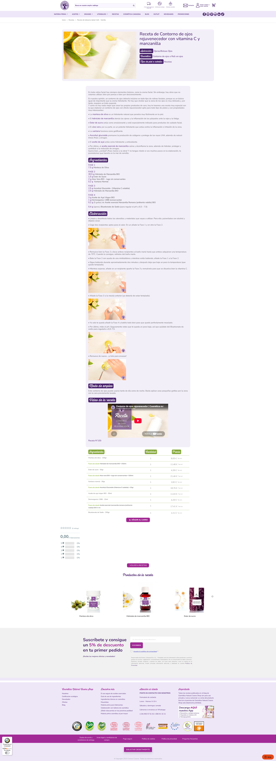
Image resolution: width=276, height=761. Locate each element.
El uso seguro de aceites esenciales (113, 693)
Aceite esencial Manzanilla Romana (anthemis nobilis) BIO (130, 202)
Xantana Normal (101, 181)
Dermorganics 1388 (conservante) (107, 200)
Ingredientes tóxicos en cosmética (113, 699)
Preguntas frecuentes (190, 739)
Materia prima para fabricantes (112, 705)
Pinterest (211, 14)
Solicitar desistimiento (138, 749)
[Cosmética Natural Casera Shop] (64, 5)
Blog (63, 705)
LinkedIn (219, 14)
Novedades (66, 699)
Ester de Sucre (100, 176)
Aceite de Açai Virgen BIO (103, 197)
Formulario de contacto (148, 697)
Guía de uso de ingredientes (111, 696)
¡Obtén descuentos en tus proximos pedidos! (117, 711)
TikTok (222, 14)
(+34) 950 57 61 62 (147, 714)
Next (212, 596)
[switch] (7, 753)
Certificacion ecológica (70, 696)
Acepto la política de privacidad (145, 651)
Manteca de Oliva (101, 167)
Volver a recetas (138, 565)
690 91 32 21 (161, 714)
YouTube (208, 14)
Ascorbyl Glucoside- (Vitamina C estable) (112, 188)
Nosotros (65, 693)
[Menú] (11, 738)
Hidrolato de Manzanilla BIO (107, 174)
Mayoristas (105, 702)
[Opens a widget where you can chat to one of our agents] (268, 757)
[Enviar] (134, 5)
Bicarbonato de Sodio (110, 206)
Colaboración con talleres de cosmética (115, 708)
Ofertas (64, 702)
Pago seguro (127, 739)
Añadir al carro (139, 520)
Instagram (215, 14)
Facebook (204, 14)
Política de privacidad (169, 739)
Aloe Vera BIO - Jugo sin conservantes (108, 179)
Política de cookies (148, 739)
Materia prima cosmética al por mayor (114, 713)
